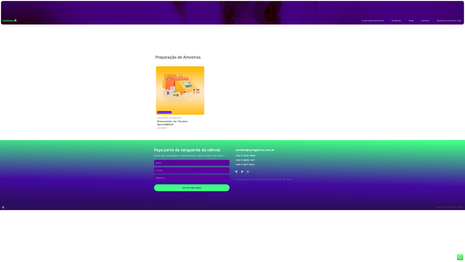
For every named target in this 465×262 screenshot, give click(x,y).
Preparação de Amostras (169, 118)
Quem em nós (449, 20)
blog (411, 20)
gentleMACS (162, 128)
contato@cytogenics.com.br (255, 150)
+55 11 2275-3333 (245, 155)
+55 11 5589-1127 (245, 160)
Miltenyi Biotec (164, 112)
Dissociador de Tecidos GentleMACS (172, 123)
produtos (396, 20)
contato (425, 20)
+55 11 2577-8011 (245, 164)
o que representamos (373, 20)
